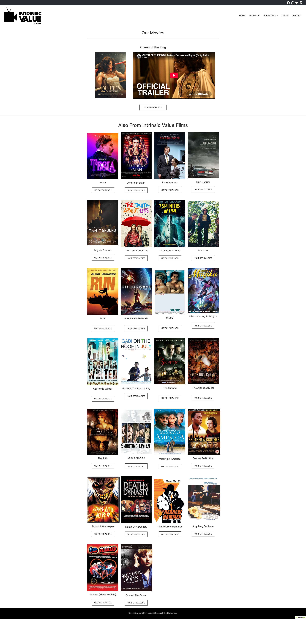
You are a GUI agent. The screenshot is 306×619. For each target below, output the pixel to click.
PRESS (285, 15)
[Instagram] (292, 2)
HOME (242, 15)
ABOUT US (254, 15)
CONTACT (297, 15)
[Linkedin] (300, 2)
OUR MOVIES (269, 15)
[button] (270, 16)
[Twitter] (296, 2)
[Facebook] (288, 2)
